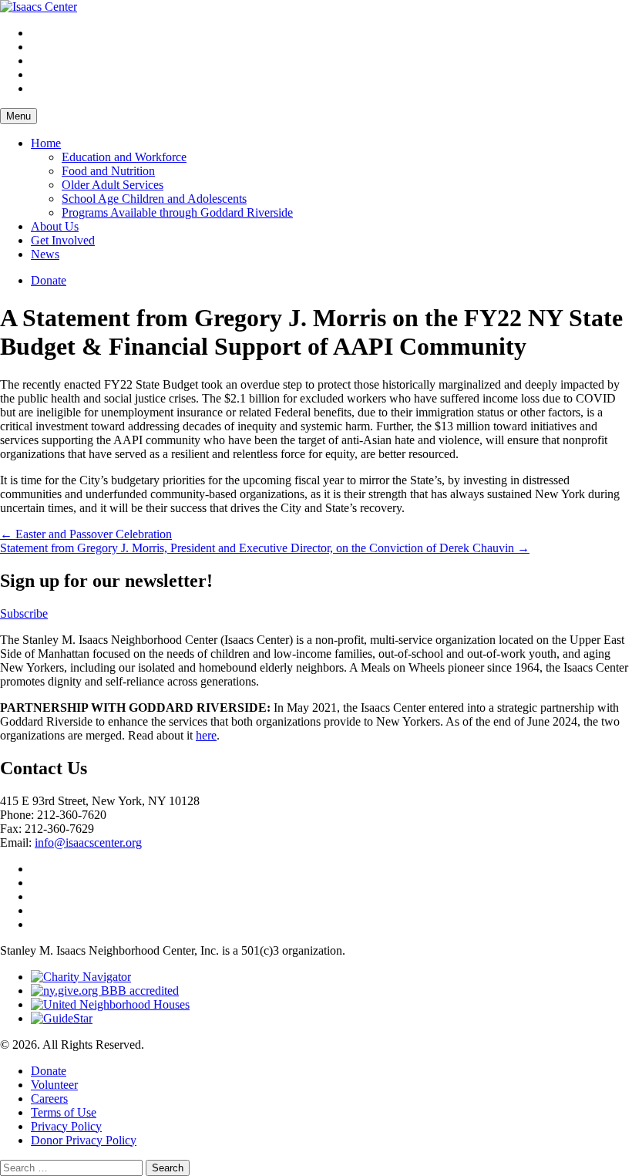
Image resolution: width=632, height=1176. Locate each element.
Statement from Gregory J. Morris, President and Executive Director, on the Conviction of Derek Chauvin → (264, 547)
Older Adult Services (112, 184)
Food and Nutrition (108, 170)
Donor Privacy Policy (83, 1140)
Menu (18, 116)
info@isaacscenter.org (88, 842)
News (45, 254)
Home (46, 143)
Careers (49, 1098)
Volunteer (54, 1084)
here (206, 735)
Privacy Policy (66, 1126)
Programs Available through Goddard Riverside (177, 212)
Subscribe (24, 613)
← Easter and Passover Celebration (86, 534)
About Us (55, 226)
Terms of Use (63, 1112)
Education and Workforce (124, 156)
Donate (48, 280)
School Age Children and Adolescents (154, 198)
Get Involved (63, 240)
